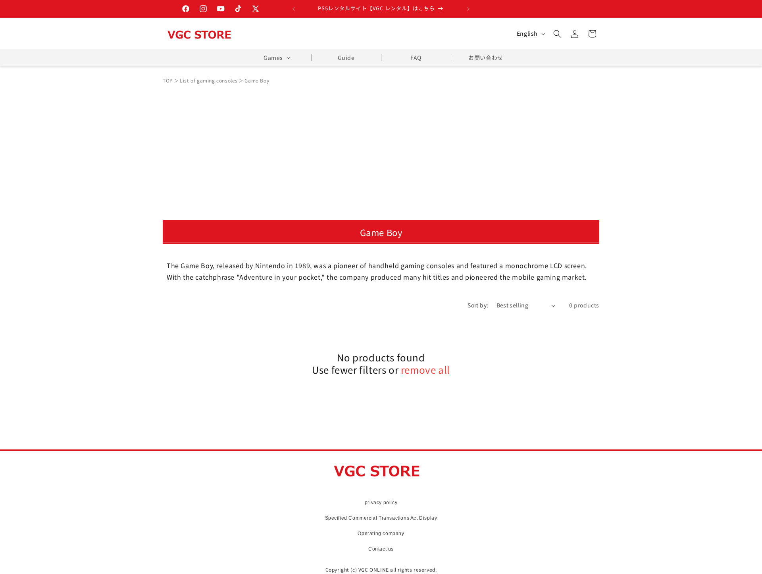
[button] (557, 33)
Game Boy (256, 80)
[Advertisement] (381, 148)
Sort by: (478, 305)
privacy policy (381, 502)
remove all (425, 369)
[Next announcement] (468, 8)
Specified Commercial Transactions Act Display (381, 518)
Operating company (381, 533)
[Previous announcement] (293, 8)
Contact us (381, 549)
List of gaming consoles (209, 80)
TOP (168, 80)
